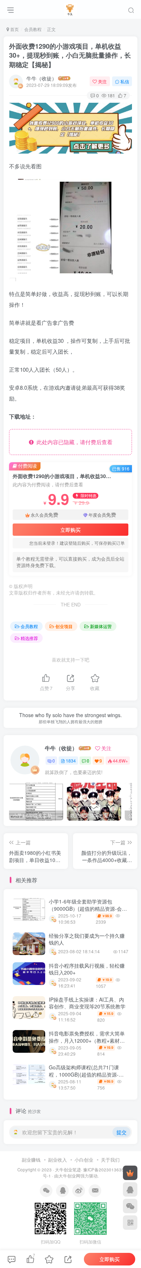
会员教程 (33, 29)
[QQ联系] (130, 1189)
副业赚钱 (31, 1159)
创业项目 (64, 626)
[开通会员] (130, 1173)
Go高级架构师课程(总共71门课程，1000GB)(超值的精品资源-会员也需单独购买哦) (86, 1074)
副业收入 (57, 1159)
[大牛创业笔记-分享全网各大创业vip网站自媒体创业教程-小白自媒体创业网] (70, 8)
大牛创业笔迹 (68, 1169)
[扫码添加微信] (130, 1206)
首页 (14, 29)
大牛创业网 (69, 1176)
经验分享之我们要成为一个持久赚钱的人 (87, 939)
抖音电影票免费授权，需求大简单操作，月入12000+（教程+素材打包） (87, 1040)
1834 (71, 760)
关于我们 (110, 1159)
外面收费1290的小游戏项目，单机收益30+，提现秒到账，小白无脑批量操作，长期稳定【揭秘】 (70, 55)
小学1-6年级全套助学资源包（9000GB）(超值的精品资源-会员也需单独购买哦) (88, 908)
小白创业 (83, 1159)
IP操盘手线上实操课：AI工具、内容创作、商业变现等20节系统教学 (87, 1003)
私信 (124, 81)
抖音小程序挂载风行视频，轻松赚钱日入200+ (87, 969)
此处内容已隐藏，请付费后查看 (73, 442)
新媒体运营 (101, 626)
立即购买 (70, 529)
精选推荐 (29, 638)
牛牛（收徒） (41, 78)
